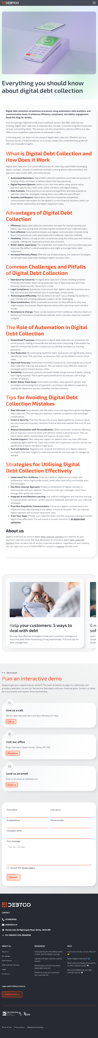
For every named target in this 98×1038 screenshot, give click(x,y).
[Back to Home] (10, 2)
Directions (13, 753)
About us (5, 952)
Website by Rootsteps (35, 1027)
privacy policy (28, 867)
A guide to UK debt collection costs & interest (48, 960)
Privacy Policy (19, 1027)
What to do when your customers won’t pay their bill (47, 973)
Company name (14, 830)
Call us (11, 721)
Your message (13, 841)
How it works (7, 960)
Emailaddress (13, 820)
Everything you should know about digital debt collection (47, 966)
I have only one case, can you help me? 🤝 (81, 953)
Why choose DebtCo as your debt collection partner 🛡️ (79, 971)
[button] (93, 3)
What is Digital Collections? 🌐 (78, 959)
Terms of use (6, 1027)
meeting (60, 546)
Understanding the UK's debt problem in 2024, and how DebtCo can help (48, 953)
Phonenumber (57, 820)
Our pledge (6, 956)
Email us (12, 784)
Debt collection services (10, 965)
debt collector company (52, 536)
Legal (4, 969)
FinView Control (12, 994)
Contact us (6, 974)
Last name (55, 809)
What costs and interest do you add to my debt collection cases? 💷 (81, 964)
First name (12, 809)
